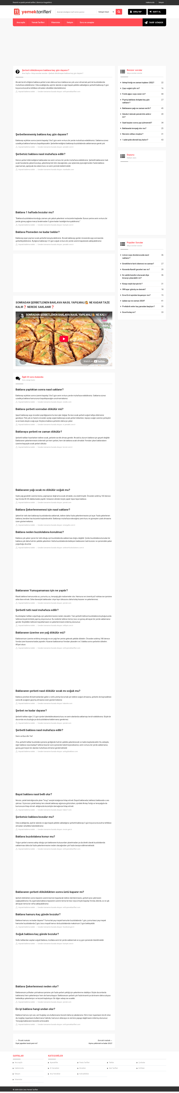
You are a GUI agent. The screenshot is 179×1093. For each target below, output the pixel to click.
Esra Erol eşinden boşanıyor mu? (136, 295)
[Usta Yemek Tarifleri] (32, 11)
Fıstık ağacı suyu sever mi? (134, 94)
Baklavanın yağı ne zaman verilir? (136, 108)
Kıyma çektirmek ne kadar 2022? (100, 1043)
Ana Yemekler (55, 1074)
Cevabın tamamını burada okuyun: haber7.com (55, 810)
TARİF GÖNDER (156, 22)
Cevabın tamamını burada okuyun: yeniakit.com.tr (56, 147)
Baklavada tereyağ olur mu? (134, 128)
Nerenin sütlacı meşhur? (132, 134)
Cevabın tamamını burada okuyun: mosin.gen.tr (55, 829)
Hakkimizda (19, 1068)
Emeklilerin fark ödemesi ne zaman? (138, 264)
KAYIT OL (157, 12)
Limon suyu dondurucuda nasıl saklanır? (135, 256)
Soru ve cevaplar (87, 22)
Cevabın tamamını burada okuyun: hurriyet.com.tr (55, 225)
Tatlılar (111, 1062)
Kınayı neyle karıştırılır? (132, 284)
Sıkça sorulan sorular (39, 73)
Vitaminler (55, 22)
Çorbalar (142, 1062)
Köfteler (142, 1068)
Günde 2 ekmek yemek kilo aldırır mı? (136, 115)
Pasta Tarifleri (84, 1062)
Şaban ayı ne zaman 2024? (133, 301)
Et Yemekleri (54, 1068)
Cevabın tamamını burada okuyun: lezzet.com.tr (55, 447)
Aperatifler (54, 1062)
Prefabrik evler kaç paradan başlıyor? (138, 306)
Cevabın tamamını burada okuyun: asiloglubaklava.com (58, 751)
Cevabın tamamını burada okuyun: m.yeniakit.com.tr (56, 424)
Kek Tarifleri (113, 1068)
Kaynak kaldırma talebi (26, 92)
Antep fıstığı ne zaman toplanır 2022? (138, 83)
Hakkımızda (150, 2)
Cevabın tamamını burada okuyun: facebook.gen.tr (56, 927)
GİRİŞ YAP (137, 12)
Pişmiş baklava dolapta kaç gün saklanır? (136, 101)
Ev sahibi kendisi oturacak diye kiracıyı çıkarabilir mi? (135, 276)
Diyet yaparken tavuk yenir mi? (27, 1043)
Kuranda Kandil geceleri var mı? (136, 269)
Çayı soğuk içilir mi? (131, 88)
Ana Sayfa (26, 73)
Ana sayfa (21, 22)
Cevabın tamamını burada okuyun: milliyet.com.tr (55, 625)
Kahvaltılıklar (84, 1074)
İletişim (161, 2)
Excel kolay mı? (129, 312)
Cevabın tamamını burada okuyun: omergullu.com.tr (56, 525)
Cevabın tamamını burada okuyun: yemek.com (54, 502)
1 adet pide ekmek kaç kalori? (135, 140)
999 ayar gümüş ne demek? (134, 289)
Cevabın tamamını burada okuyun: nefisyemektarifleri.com (59, 92)
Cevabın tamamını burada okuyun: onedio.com (54, 402)
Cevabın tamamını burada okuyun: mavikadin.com (56, 169)
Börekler (82, 1068)
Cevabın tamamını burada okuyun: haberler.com (55, 703)
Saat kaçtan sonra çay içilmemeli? (137, 123)
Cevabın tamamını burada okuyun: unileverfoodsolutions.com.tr (61, 548)
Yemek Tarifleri (38, 22)
